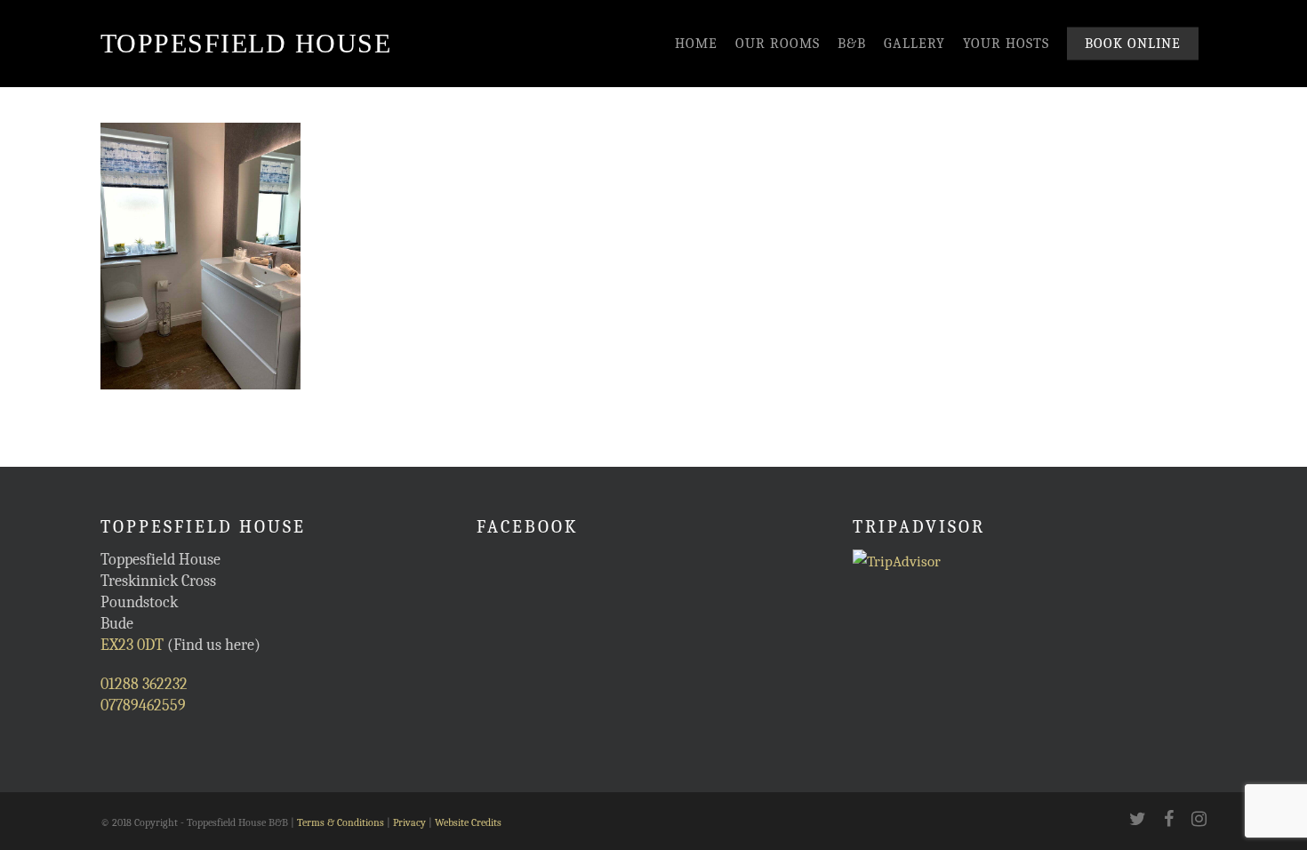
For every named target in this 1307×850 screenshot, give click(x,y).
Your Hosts (1006, 44)
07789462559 (143, 705)
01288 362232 (144, 684)
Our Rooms (777, 44)
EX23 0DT (132, 645)
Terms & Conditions (340, 822)
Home (696, 44)
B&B (852, 44)
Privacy (409, 822)
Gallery (914, 44)
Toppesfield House (246, 43)
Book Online (1133, 44)
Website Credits (468, 822)
